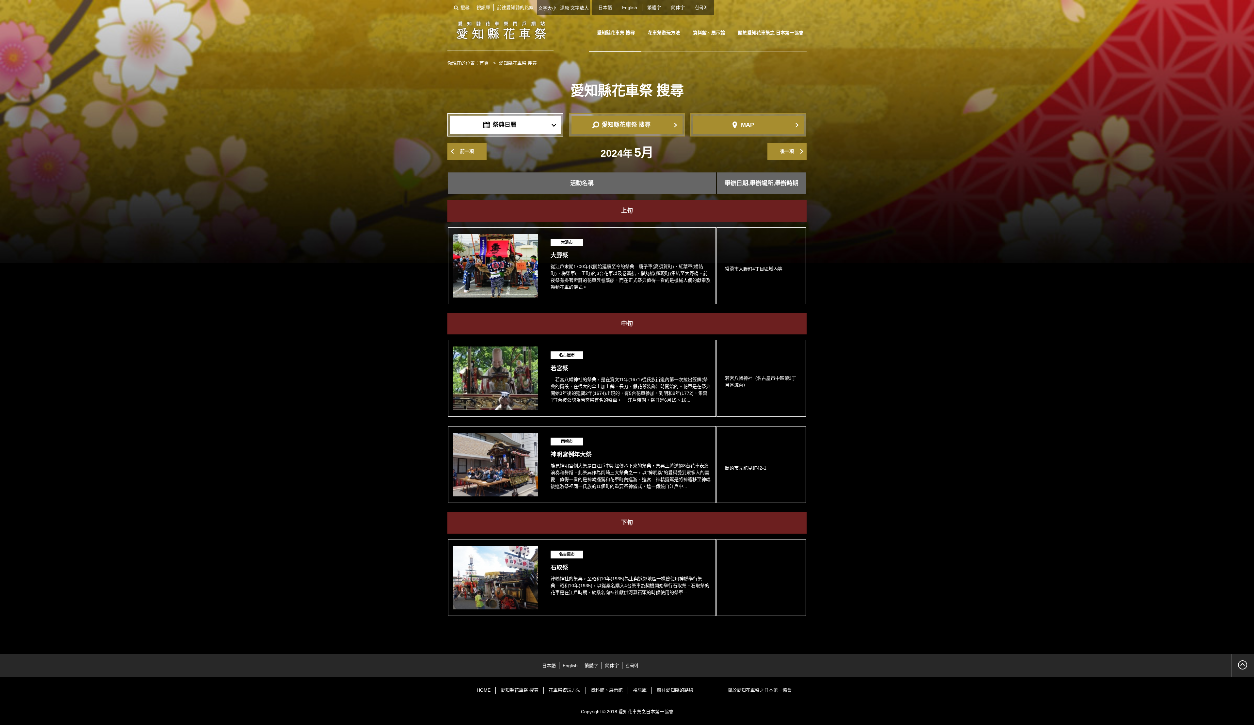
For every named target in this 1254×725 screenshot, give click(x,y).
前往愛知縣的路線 (515, 7)
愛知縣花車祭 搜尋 (616, 32)
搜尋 (465, 7)
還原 (564, 7)
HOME (483, 690)
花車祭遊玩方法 (664, 32)
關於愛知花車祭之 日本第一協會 (770, 32)
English (629, 7)
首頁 (484, 63)
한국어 (701, 7)
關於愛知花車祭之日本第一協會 (760, 690)
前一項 (467, 151)
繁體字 (654, 7)
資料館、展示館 (709, 32)
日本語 (605, 7)
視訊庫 (483, 7)
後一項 (787, 151)
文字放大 (580, 7)
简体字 (678, 7)
